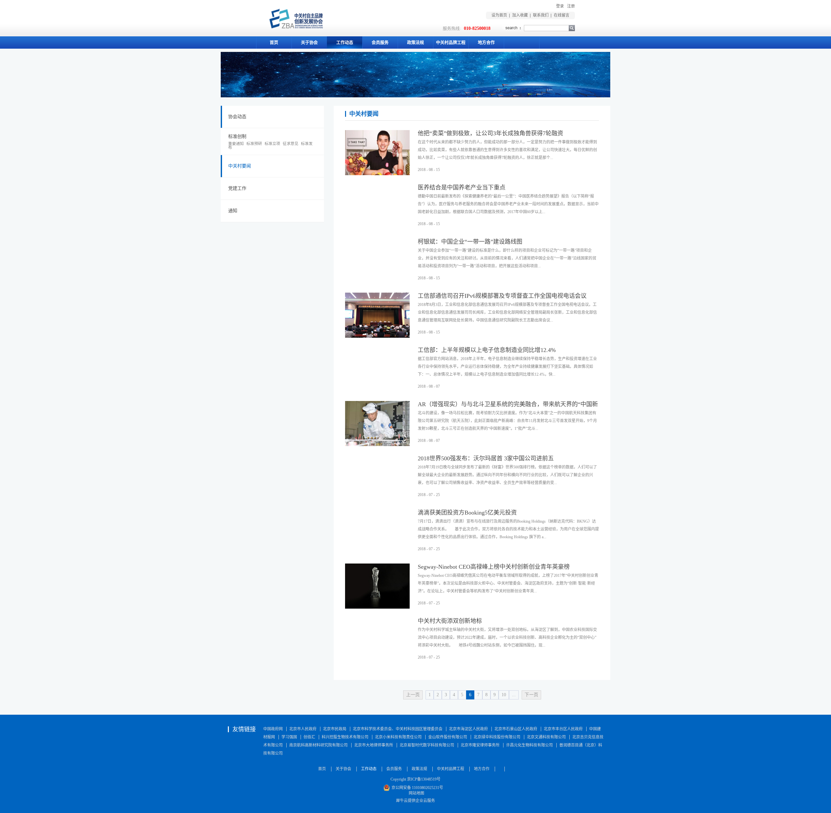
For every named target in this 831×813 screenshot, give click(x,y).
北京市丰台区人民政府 (563, 729)
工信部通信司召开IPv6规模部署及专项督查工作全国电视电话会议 (502, 296)
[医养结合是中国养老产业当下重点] (377, 188)
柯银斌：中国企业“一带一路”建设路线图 (470, 241)
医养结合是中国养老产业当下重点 (461, 187)
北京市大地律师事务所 (373, 745)
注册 (571, 6)
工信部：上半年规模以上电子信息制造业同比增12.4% (487, 350)
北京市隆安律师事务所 (480, 745)
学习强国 (289, 737)
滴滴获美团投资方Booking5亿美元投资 (467, 512)
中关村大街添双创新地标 (450, 621)
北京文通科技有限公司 (546, 737)
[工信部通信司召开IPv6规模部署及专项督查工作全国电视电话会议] (377, 296)
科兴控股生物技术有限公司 (345, 737)
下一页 (531, 694)
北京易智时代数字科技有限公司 (427, 745)
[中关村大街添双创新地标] (377, 621)
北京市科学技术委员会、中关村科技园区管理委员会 (397, 729)
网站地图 (415, 793)
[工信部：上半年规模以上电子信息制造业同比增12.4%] (377, 350)
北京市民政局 (334, 729)
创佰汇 (309, 737)
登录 (560, 6)
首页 (274, 42)
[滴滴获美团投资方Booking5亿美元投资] (377, 513)
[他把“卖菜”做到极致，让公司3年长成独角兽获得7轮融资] (377, 134)
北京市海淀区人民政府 (468, 729)
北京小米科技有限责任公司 (398, 737)
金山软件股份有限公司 (447, 737)
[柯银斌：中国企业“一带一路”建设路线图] (377, 242)
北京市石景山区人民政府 (515, 729)
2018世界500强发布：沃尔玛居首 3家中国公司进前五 (486, 458)
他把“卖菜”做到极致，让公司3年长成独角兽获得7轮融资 (490, 133)
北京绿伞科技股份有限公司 (497, 737)
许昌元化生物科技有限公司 (529, 745)
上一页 (413, 694)
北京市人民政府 (302, 729)
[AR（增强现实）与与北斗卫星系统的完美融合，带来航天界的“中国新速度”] (377, 405)
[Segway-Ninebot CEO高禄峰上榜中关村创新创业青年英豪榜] (377, 567)
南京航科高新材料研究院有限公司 (318, 745)
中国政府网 (273, 729)
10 (504, 694)
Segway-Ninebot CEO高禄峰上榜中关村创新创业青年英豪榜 (494, 567)
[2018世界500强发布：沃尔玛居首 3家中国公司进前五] (377, 459)
